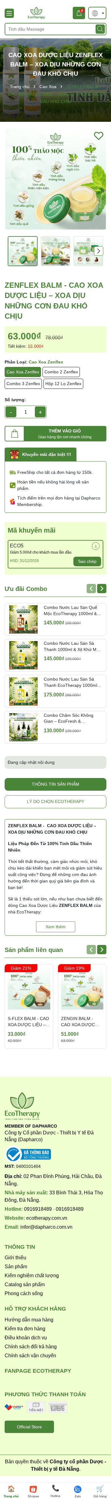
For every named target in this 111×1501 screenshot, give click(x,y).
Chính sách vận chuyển (30, 1355)
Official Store (29, 1426)
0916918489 (38, 1209)
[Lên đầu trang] (98, 1470)
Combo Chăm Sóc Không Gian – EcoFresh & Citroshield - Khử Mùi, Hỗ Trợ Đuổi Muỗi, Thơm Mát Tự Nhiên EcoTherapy (72, 719)
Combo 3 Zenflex (23, 383)
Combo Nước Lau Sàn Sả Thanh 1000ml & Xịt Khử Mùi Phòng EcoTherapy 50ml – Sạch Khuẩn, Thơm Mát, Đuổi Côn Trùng (73, 647)
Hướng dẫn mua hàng (29, 1319)
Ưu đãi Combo (26, 589)
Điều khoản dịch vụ (26, 1337)
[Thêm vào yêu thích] (98, 135)
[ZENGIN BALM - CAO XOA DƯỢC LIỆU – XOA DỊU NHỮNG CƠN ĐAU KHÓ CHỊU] (82, 988)
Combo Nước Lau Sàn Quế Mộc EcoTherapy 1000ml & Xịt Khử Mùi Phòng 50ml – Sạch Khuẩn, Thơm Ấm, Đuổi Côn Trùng (72, 611)
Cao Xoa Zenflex (22, 371)
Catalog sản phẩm (25, 1284)
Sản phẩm (16, 1266)
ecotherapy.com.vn (46, 1218)
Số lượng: (15, 399)
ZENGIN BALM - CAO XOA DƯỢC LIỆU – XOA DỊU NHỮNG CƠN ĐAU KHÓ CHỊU (80, 1022)
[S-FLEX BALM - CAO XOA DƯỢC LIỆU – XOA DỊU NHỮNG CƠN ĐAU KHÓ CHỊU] (29, 988)
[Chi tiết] (96, 546)
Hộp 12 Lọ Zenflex (63, 383)
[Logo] (55, 13)
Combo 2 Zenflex (61, 371)
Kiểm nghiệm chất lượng (32, 1275)
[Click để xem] (55, 179)
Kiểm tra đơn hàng (25, 1328)
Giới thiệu (15, 1257)
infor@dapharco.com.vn (46, 1227)
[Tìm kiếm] (100, 29)
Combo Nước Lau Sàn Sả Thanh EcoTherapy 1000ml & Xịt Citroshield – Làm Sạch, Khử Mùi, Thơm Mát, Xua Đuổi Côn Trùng (72, 682)
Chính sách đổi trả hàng (31, 1346)
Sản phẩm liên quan (34, 950)
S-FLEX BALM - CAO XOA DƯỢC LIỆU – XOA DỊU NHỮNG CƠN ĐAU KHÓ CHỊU (29, 1022)
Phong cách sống (24, 1293)
